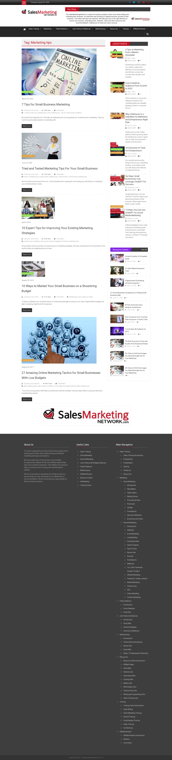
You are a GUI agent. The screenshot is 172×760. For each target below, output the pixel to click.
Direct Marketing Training (132, 713)
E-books (130, 556)
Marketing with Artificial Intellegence (116, 179)
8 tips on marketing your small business (36, 177)
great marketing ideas (30, 386)
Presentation (128, 463)
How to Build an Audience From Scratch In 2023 (136, 86)
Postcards (131, 504)
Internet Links (128, 672)
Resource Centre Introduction (134, 661)
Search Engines (133, 545)
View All (144, 249)
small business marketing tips (78, 177)
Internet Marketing (28, 156)
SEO (128, 590)
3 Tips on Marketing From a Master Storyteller (134, 52)
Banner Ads (131, 552)
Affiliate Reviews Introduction (134, 735)
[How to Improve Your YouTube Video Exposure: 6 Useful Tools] (117, 319)
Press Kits (127, 612)
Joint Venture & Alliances (81, 29)
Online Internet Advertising (132, 642)
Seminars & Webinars (131, 631)
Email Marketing (133, 534)
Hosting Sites (128, 679)
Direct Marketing (28, 92)
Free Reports (132, 511)
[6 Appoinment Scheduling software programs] (117, 282)
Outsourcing (131, 586)
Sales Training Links (130, 698)
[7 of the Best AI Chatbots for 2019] (117, 331)
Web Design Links (129, 687)
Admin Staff (131, 60)
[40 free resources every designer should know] (117, 307)
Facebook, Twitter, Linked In (137, 579)
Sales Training (34, 29)
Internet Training (129, 717)
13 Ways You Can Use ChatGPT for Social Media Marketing (135, 213)
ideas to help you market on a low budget (50, 386)
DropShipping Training (131, 720)
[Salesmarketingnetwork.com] (24, 29)
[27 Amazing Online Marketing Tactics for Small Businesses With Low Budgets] (59, 340)
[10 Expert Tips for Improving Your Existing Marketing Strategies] (38, 207)
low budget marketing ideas (71, 386)
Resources (114, 29)
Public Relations (62, 29)
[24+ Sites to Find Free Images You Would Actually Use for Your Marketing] (117, 355)
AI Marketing (84, 481)
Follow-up (127, 470)
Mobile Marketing (133, 582)
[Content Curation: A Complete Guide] (117, 258)
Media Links (127, 683)
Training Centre (85, 485)
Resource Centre (86, 478)
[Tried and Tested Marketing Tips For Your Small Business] (41, 146)
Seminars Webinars (134, 515)
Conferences (128, 728)
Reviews (126, 739)
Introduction (131, 485)
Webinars (130, 564)
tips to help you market (86, 297)
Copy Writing (128, 709)
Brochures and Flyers (135, 519)
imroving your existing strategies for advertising (54, 241)
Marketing (47, 29)
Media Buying (100, 29)
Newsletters (131, 489)
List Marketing (132, 537)
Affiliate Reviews (139, 29)
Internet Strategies (130, 627)
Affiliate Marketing (133, 575)
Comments (127, 743)
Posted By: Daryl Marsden (31, 383)
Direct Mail (127, 623)
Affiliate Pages (128, 664)
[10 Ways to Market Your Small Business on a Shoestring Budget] (33, 269)
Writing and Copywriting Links (134, 694)
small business (63, 177)
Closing (126, 467)
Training (126, 29)
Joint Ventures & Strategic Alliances (93, 463)
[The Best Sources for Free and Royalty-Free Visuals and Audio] (117, 343)
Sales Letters (132, 493)
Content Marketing (134, 597)
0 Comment (60, 110)
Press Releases (129, 608)
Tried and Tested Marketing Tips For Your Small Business (60, 168)
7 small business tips (30, 113)
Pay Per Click (132, 549)
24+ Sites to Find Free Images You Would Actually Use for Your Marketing (136, 355)
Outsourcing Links (130, 691)
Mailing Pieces (132, 496)
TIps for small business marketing (71, 113)
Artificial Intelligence (113, 145)
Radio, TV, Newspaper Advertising (135, 653)
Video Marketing (133, 593)
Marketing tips (42, 113)
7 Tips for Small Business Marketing (46, 104)
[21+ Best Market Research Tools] (117, 270)
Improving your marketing (32, 241)
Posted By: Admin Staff (30, 110)
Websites (130, 530)
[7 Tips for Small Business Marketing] (59, 72)
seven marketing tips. (53, 113)
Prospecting (127, 459)
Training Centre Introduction (133, 705)
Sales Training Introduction (133, 455)
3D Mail (130, 508)
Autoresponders (133, 541)
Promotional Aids (133, 500)
